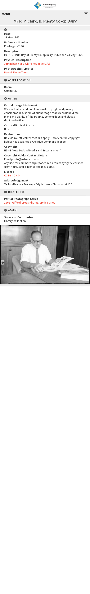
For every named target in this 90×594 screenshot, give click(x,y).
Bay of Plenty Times (16, 72)
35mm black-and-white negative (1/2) (27, 63)
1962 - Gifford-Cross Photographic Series (29, 202)
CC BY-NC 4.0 (11, 175)
